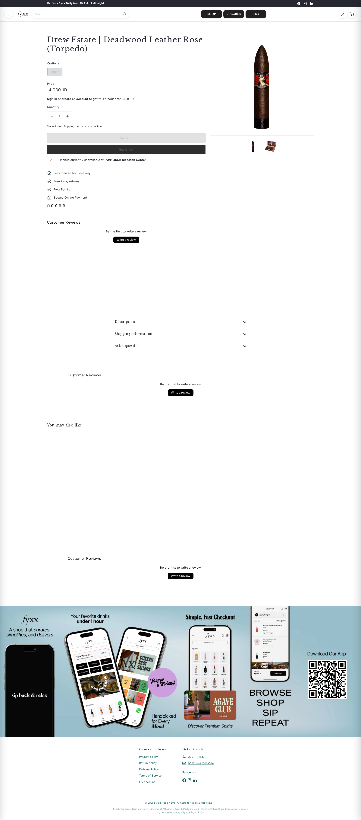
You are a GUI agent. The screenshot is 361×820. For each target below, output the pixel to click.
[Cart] (352, 14)
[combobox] (80, 14)
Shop (211, 14)
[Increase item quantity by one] (67, 116)
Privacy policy (148, 756)
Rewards (233, 14)
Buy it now (126, 149)
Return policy (148, 763)
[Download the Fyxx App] (180, 671)
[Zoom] (262, 83)
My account (147, 782)
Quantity (53, 107)
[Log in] (342, 14)
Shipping (69, 126)
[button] (56, 205)
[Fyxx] (22, 14)
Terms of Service (150, 775)
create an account (74, 99)
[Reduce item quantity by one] (52, 116)
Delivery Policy (149, 769)
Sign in (52, 99)
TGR (256, 14)
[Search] (124, 14)
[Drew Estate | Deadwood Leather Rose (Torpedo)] (67, 467)
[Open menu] (9, 14)
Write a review (126, 239)
